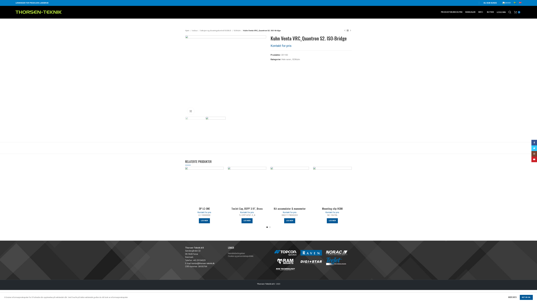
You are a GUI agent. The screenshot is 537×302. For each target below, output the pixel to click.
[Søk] (510, 12)
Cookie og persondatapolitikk (240, 256)
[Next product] (350, 30)
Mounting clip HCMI (332, 208)
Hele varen (286, 59)
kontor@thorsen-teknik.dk (203, 263)
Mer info (512, 297)
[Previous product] (344, 30)
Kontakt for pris (281, 46)
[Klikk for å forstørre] (190, 111)
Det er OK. (526, 297)
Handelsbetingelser (236, 253)
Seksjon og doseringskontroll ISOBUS (216, 31)
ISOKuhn (237, 31)
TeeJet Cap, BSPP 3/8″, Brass (247, 208)
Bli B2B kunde (490, 3)
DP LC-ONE (204, 208)
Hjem (187, 31)
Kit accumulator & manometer (290, 208)
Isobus (195, 31)
